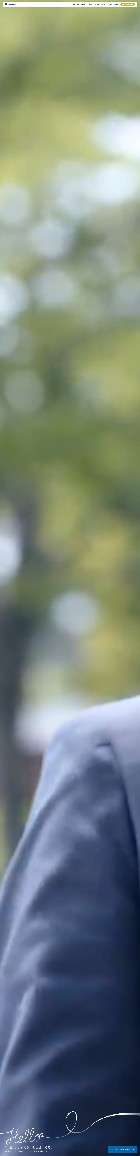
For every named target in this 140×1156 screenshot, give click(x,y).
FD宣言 (110, 4)
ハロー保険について (74, 4)
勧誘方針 (91, 4)
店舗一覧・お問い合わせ (127, 4)
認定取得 (116, 4)
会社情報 (97, 4)
